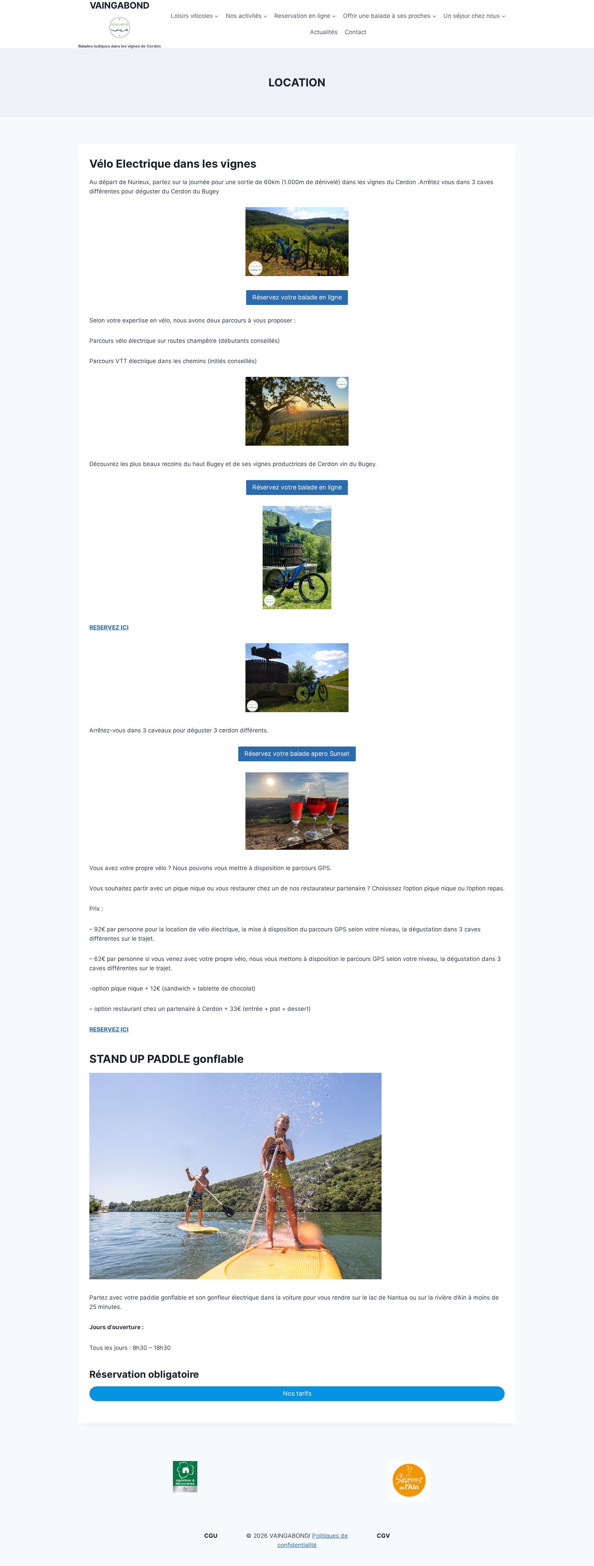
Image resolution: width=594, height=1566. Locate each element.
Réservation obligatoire (144, 1374)
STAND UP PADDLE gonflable (166, 1059)
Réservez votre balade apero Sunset (297, 753)
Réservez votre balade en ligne (297, 297)
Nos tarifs (297, 1393)
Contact (355, 32)
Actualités (324, 32)
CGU (210, 1535)
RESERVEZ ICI (109, 627)
